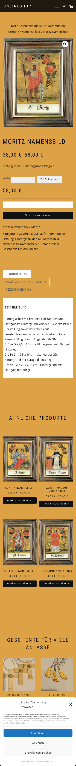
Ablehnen (38, 743)
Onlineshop (18, 6)
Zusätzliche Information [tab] (26, 282)
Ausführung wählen (19, 500)
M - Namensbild (48, 239)
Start (13, 26)
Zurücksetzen (49, 179)
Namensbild (11, 244)
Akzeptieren (38, 733)
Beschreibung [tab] (16, 274)
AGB (52, 761)
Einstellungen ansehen (38, 752)
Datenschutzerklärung (42, 761)
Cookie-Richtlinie (27, 761)
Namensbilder (31, 32)
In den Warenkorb (39, 215)
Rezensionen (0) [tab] (18, 289)
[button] (70, 704)
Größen (7, 178)
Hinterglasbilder (26, 239)
